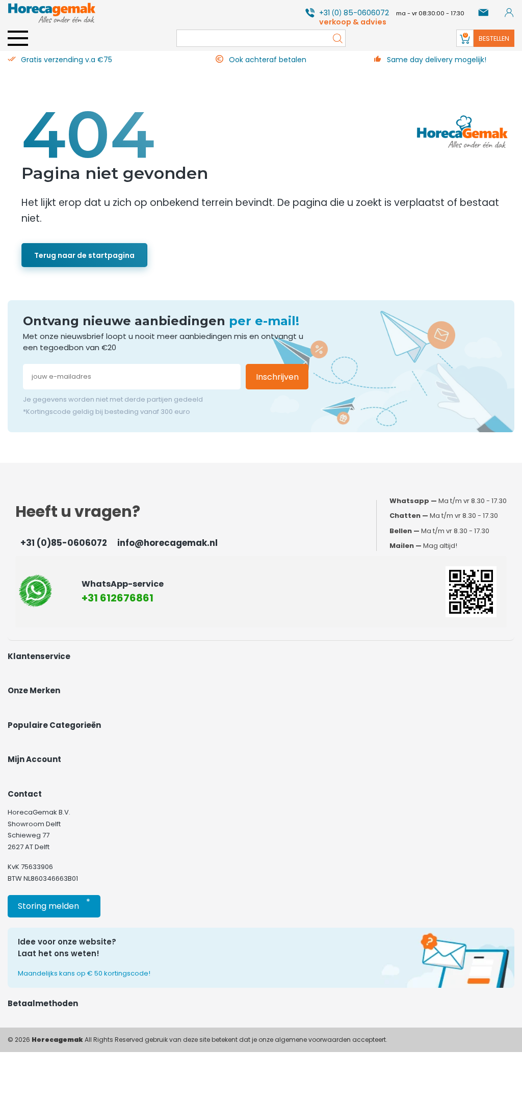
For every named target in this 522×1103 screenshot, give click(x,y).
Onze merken (34, 690)
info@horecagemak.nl (167, 543)
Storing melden (54, 904)
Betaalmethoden (43, 1003)
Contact (25, 794)
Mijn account (34, 759)
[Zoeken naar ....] (335, 38)
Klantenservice (39, 656)
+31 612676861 (117, 598)
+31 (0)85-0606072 (63, 543)
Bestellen (494, 38)
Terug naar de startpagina (84, 255)
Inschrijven (277, 377)
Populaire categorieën (54, 725)
